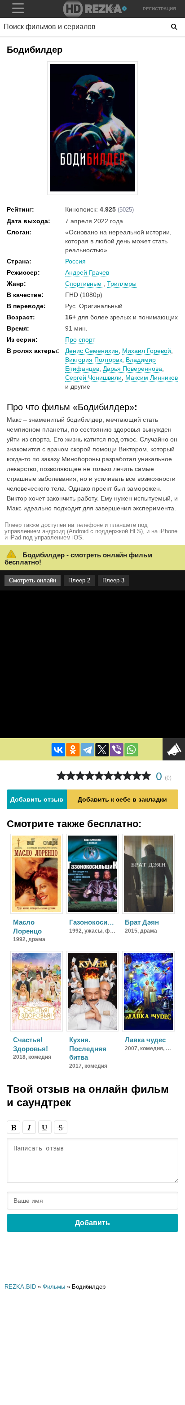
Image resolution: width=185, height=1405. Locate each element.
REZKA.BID (20, 1286)
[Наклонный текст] (29, 1127)
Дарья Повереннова (132, 368)
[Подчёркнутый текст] (45, 1127)
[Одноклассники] (72, 749)
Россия (75, 261)
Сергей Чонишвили (93, 377)
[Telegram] (87, 749)
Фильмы (54, 1286)
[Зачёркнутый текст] (60, 1127)
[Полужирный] (13, 1127)
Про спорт (80, 339)
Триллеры (122, 283)
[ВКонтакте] (58, 749)
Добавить (92, 1223)
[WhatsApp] (131, 749)
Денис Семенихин (92, 350)
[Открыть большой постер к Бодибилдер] (92, 189)
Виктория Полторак (93, 359)
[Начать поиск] (174, 27)
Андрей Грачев (87, 272)
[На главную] (92, 9)
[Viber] (116, 749)
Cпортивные (84, 283)
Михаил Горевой (146, 350)
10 (146, 776)
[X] (102, 749)
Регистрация (159, 8)
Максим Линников (151, 377)
